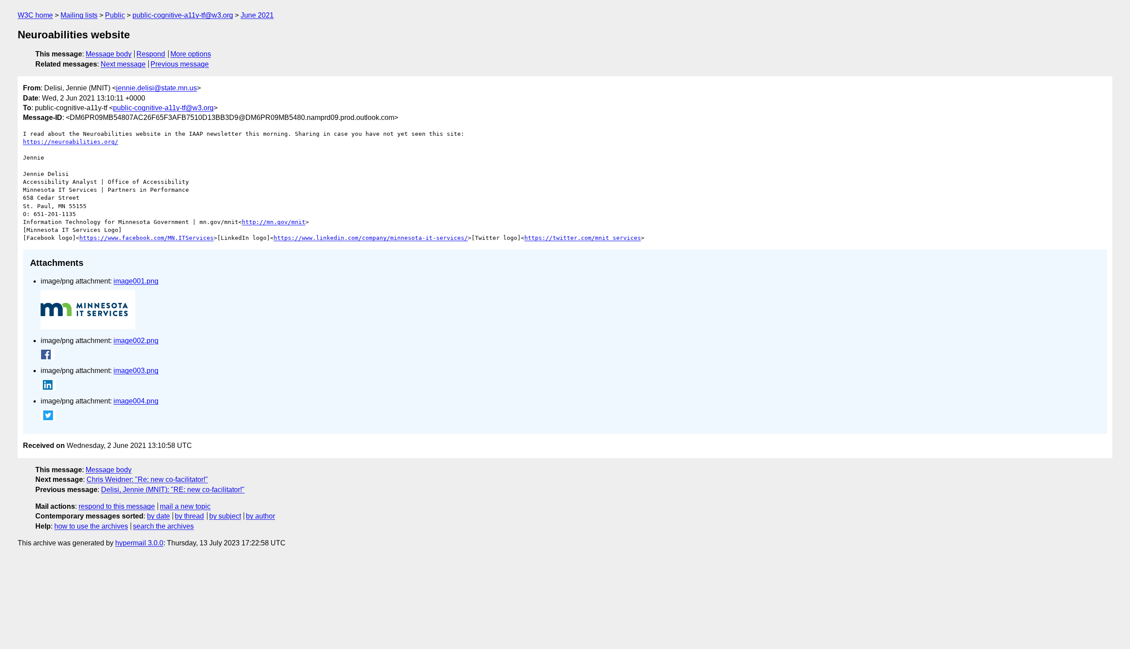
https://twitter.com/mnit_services (582, 238)
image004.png (135, 401)
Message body (109, 54)
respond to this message (117, 506)
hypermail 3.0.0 (139, 543)
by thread (189, 516)
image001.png (135, 281)
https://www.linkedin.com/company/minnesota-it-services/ (371, 238)
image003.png (135, 370)
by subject (225, 516)
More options (190, 54)
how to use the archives (91, 526)
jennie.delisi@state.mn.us (156, 88)
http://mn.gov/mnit (273, 222)
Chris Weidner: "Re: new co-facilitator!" (147, 479)
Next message (123, 64)
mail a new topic (185, 506)
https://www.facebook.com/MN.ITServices (146, 238)
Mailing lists (79, 15)
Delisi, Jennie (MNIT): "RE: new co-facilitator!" (173, 489)
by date (158, 516)
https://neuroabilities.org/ (70, 141)
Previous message (180, 64)
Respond (150, 54)
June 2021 (257, 15)
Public (115, 15)
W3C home (35, 15)
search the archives (163, 526)
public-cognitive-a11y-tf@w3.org (182, 15)
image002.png (135, 340)
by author (260, 516)
